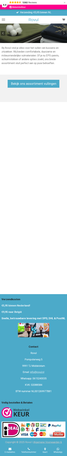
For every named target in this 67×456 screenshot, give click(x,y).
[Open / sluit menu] (3, 20)
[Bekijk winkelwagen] (63, 20)
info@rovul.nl (37, 372)
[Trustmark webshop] (15, 413)
